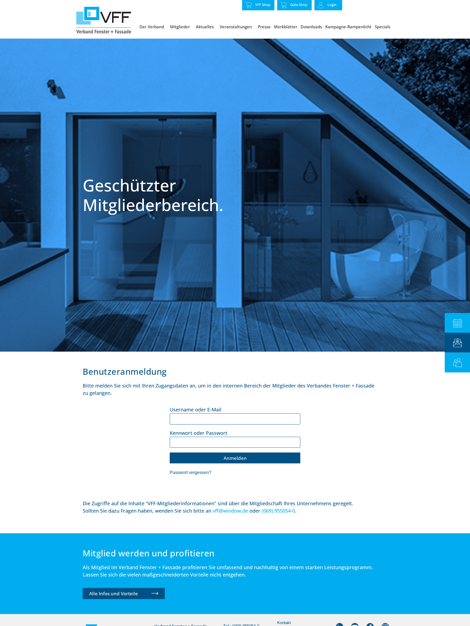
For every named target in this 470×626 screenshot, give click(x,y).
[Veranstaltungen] (457, 323)
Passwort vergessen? (190, 472)
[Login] (321, 5)
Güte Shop (298, 4)
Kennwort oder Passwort (198, 433)
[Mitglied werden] (457, 363)
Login (331, 4)
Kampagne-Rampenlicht (348, 26)
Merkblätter (285, 26)
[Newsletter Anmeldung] (457, 343)
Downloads (311, 26)
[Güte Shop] (283, 5)
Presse (264, 26)
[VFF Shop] (248, 5)
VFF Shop (262, 4)
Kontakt (284, 622)
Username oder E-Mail (195, 409)
